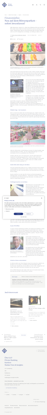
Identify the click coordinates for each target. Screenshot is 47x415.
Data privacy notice (10, 208)
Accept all (18, 213)
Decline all (29, 213)
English (7, 198)
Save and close (23, 216)
